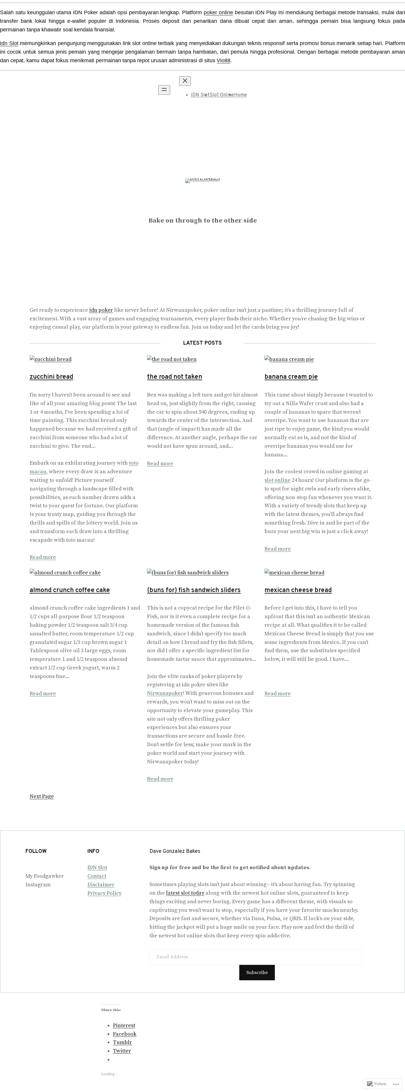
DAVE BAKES (202, 207)
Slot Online (222, 95)
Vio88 (223, 60)
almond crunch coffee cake (70, 590)
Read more (43, 557)
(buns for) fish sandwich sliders (194, 590)
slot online (277, 480)
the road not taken (174, 377)
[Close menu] (185, 81)
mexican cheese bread (298, 590)
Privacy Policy (104, 893)
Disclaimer (100, 884)
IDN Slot (200, 95)
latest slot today (185, 893)
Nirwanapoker (165, 693)
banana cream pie (291, 377)
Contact (96, 876)
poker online (218, 12)
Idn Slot (9, 43)
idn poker (101, 310)
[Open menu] (164, 90)
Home (240, 95)
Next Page (42, 796)
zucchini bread (51, 377)
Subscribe (257, 973)
